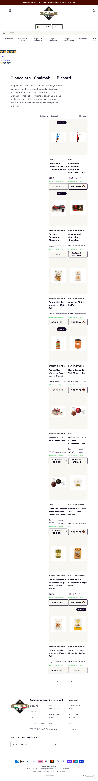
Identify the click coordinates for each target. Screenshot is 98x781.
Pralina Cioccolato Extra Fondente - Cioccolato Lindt (58, 511)
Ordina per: (44, 116)
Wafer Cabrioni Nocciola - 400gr (76, 652)
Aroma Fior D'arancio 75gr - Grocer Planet (57, 372)
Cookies (72, 729)
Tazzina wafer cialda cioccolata (57, 439)
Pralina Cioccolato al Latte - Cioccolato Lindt (77, 440)
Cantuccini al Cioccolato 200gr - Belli (77, 582)
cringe (52, 776)
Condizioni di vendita (74, 707)
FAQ (50, 723)
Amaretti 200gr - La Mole (76, 303)
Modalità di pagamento (54, 707)
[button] (94, 10)
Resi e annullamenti (39, 729)
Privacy (72, 723)
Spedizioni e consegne (54, 716)
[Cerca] (4, 33)
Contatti (53, 729)
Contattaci (35, 717)
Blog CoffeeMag (37, 723)
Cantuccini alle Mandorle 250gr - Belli (57, 653)
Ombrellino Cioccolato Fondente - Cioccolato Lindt (76, 168)
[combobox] (43, 26)
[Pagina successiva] (79, 681)
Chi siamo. (34, 706)
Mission (33, 711)
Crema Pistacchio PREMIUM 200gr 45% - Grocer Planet (57, 584)
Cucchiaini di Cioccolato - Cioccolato (74, 237)
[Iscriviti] (55, 744)
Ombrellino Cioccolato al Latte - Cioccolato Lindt (58, 166)
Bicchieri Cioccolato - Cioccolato (55, 237)
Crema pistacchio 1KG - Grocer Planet (77, 511)
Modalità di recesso (74, 716)
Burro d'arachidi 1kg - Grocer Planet (77, 371)
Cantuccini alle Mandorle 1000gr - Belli (58, 304)
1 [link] (57, 681)
